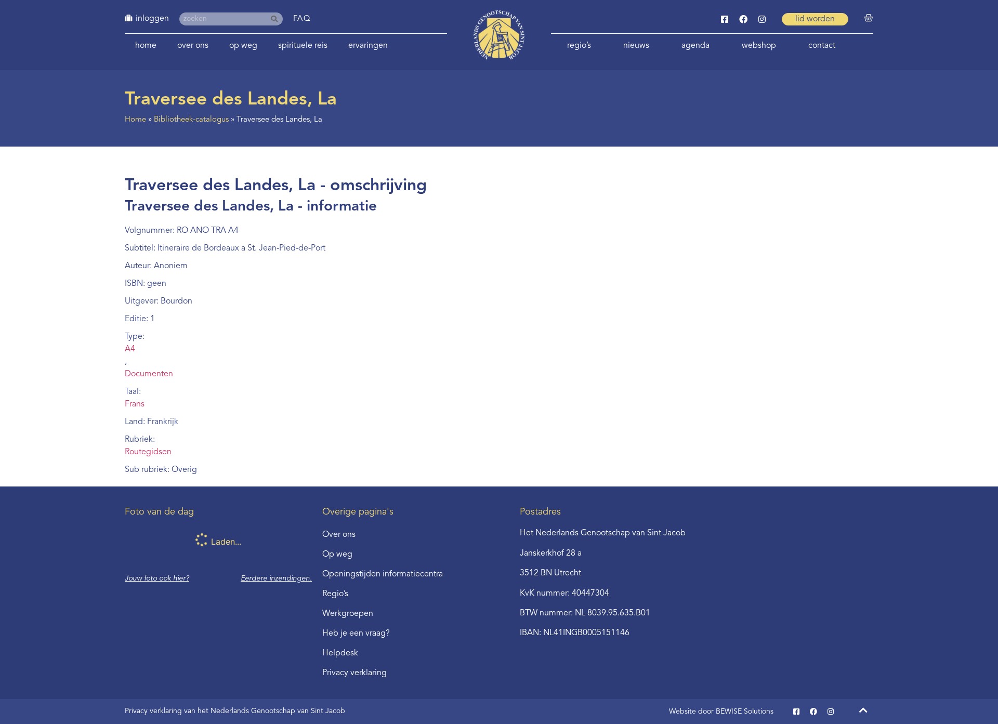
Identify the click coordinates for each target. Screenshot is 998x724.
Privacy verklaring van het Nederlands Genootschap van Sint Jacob (235, 711)
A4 (130, 349)
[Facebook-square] (724, 19)
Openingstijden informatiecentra (382, 574)
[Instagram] (762, 19)
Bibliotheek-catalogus (191, 120)
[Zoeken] (276, 18)
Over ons (192, 46)
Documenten (149, 374)
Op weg (243, 46)
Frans (135, 404)
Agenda (695, 46)
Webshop (759, 46)
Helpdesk (340, 653)
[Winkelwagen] (868, 18)
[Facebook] (743, 19)
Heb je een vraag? (356, 633)
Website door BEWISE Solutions (721, 711)
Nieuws (636, 46)
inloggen (152, 19)
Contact (821, 46)
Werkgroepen (347, 614)
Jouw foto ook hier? (157, 578)
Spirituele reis (302, 46)
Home (145, 46)
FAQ (302, 19)
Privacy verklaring (354, 673)
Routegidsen (148, 452)
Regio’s (579, 46)
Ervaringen (368, 46)
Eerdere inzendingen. (276, 578)
